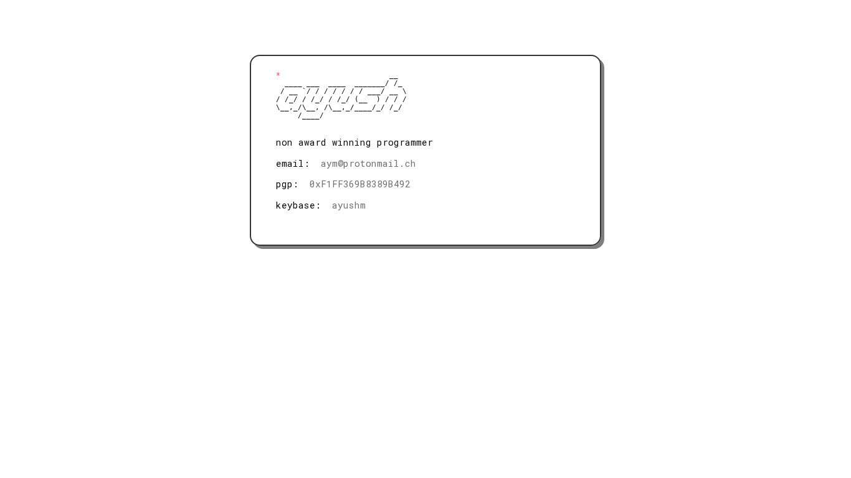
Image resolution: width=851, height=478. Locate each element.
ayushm (349, 205)
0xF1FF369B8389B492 (360, 184)
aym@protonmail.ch (368, 163)
